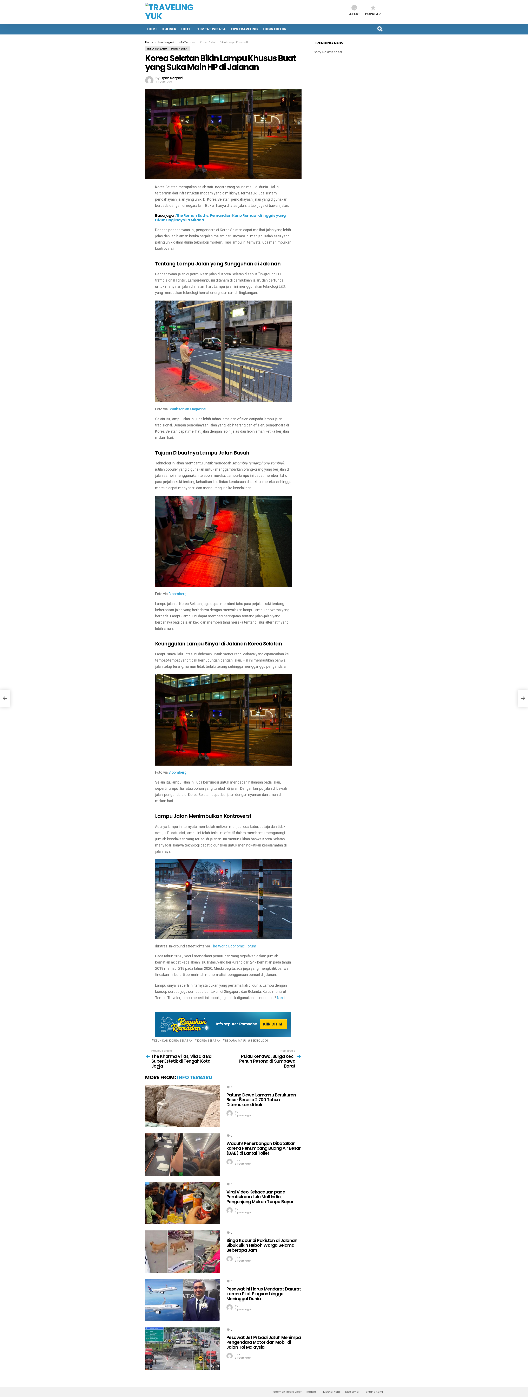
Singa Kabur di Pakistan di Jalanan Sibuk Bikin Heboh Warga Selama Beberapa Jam (261, 1245)
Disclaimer (352, 1391)
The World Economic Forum (233, 946)
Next (281, 998)
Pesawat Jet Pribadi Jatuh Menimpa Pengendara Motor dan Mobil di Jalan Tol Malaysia (263, 1342)
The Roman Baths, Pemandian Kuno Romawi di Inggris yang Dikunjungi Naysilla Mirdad (220, 218)
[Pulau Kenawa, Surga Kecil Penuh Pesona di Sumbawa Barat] (523, 698)
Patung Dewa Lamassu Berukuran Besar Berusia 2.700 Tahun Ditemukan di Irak (261, 1100)
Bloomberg (177, 594)
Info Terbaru (194, 1077)
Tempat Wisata (211, 29)
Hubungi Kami (331, 1391)
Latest (354, 14)
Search (380, 29)
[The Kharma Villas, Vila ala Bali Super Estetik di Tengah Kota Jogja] (5, 698)
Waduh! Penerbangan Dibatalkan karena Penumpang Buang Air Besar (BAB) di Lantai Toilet (263, 1148)
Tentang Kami (373, 1391)
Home (152, 29)
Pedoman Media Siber (287, 1391)
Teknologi (259, 1040)
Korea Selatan (209, 1040)
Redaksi (311, 1391)
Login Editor (274, 29)
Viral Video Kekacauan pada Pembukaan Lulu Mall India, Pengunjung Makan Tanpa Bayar (259, 1197)
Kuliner (169, 29)
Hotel (186, 29)
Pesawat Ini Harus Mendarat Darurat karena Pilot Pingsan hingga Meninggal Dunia (263, 1294)
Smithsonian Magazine (187, 409)
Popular (373, 14)
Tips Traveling (244, 29)
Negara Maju (235, 1040)
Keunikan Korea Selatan (173, 1040)
